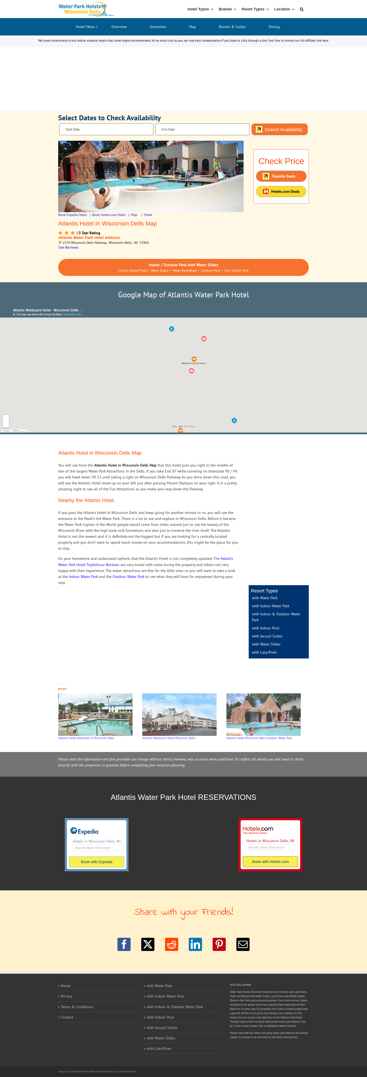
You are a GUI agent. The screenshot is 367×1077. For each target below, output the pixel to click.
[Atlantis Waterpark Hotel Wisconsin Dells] (182, 714)
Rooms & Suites (232, 26)
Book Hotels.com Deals (109, 215)
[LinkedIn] (195, 944)
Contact (67, 1017)
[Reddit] (171, 944)
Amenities (158, 26)
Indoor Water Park (83, 576)
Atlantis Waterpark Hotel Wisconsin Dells (168, 738)
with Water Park (265, 597)
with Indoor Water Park (270, 605)
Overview (119, 26)
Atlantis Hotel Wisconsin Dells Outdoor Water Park (259, 738)
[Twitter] (147, 944)
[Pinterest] (219, 944)
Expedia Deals (283, 176)
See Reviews (68, 247)
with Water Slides (266, 644)
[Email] (243, 944)
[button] (301, 9)
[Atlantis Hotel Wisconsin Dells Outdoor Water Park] (266, 714)
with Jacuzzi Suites (267, 636)
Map (192, 26)
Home (66, 985)
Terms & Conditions (77, 1006)
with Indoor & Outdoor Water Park (175, 1006)
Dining (274, 26)
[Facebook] (124, 944)
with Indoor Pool (265, 628)
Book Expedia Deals (72, 215)
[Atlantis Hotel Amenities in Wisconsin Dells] (98, 714)
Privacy (66, 996)
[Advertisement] (183, 79)
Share (148, 215)
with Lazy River (264, 652)
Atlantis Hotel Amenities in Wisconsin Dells (86, 738)
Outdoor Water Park (128, 576)
